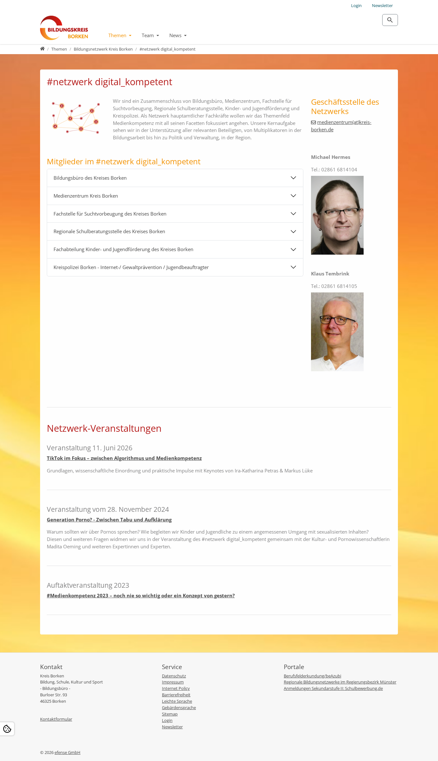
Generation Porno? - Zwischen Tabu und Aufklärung (109, 519)
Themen (118, 35)
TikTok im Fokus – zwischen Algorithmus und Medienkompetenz (124, 458)
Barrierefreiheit (176, 695)
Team (148, 35)
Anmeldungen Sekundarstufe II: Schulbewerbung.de (333, 688)
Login (356, 5)
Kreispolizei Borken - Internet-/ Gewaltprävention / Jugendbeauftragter (131, 267)
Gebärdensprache (179, 707)
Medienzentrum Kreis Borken (86, 195)
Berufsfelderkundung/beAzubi (312, 676)
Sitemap (170, 714)
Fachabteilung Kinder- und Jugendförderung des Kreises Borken (123, 249)
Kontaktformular (56, 719)
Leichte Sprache (177, 701)
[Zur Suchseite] (390, 20)
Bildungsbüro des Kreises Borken (90, 178)
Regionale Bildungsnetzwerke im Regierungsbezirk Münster (340, 682)
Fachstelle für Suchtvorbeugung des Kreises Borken (110, 213)
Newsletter (382, 5)
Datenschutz (174, 676)
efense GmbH (67, 752)
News (176, 35)
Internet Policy (176, 688)
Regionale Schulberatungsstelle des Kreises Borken (109, 231)
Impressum (173, 682)
